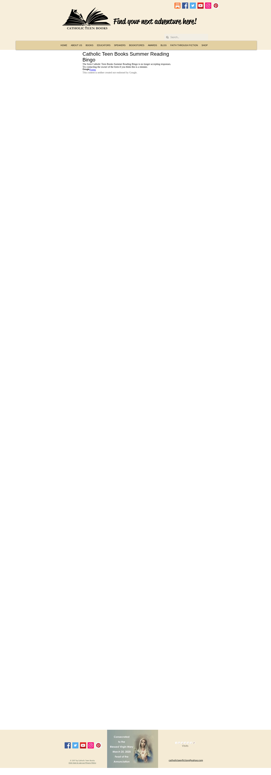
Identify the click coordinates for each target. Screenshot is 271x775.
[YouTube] (200, 6)
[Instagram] (208, 6)
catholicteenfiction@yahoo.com (186, 760)
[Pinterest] (216, 6)
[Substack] (177, 6)
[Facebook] (185, 6)
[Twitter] (193, 6)
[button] (89, 45)
